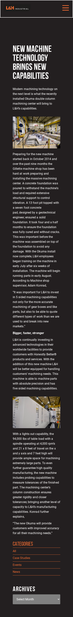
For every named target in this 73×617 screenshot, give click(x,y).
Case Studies (21, 558)
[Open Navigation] (65, 7)
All (14, 551)
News (16, 572)
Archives (24, 589)
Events (17, 565)
